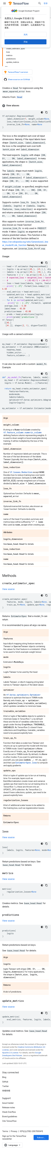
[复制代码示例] (46, 112)
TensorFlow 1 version (18, 72)
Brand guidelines (9, 1116)
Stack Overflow (9, 1112)
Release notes (8, 1107)
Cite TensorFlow (9, 1121)
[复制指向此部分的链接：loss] (11, 831)
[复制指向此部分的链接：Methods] (19, 576)
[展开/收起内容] (6, 65)
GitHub (5, 1082)
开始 (25, 42)
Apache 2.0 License (10, 1053)
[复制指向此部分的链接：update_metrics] (26, 1001)
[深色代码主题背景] (42, 112)
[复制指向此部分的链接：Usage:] (12, 256)
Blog (4, 1077)
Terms (5, 1131)
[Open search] (39, 3)
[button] (25, 105)
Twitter (5, 1086)
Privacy (14, 1131)
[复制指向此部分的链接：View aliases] (22, 105)
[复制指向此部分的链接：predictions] (22, 915)
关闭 (25, 34)
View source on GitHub (19, 79)
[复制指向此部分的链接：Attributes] (15, 532)
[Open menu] (4, 3)
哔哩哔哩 (6, 1091)
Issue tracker (8, 1103)
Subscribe (42, 1137)
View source (8, 589)
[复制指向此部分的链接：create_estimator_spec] (37, 583)
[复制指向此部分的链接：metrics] (16, 873)
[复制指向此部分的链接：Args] (11, 418)
